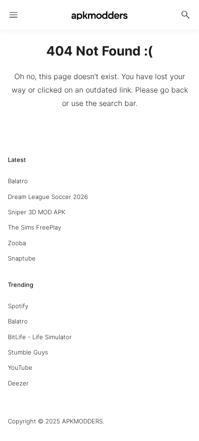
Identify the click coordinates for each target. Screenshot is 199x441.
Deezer (18, 383)
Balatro (18, 181)
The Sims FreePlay (34, 227)
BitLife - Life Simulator (40, 337)
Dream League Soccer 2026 (48, 196)
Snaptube (22, 258)
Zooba (17, 243)
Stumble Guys (28, 352)
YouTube (20, 367)
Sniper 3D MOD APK (36, 212)
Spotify (18, 306)
